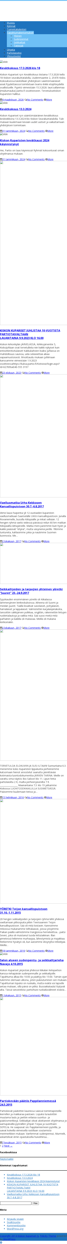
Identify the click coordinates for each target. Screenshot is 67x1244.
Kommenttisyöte (16, 1225)
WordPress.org (15, 1228)
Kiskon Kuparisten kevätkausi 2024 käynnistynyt (33, 1181)
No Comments (35, 99)
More (49, 99)
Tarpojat (18, 45)
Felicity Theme (48, 1236)
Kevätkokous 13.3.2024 (20, 1178)
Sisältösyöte (13, 1222)
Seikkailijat (19, 42)
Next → (8, 1145)
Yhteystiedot (14, 56)
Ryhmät (11, 26)
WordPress (9, 1239)
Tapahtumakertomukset (20, 32)
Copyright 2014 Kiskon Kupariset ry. (19, 1236)
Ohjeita (11, 49)
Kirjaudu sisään (15, 1219)
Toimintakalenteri (16, 29)
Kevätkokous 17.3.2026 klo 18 (23, 1174)
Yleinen (18, 35)
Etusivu (11, 22)
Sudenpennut (21, 39)
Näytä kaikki (6, 1159)
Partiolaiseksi (14, 53)
